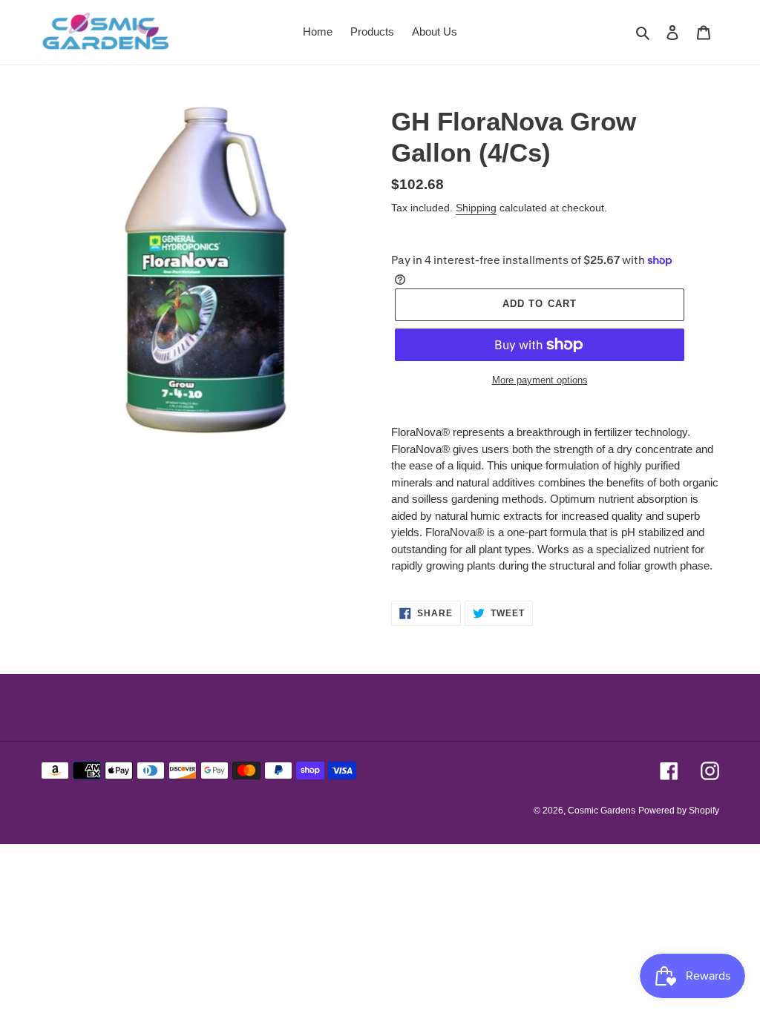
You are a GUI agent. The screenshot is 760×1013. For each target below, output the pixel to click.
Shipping (476, 208)
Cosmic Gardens (601, 810)
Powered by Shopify (678, 810)
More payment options (540, 380)
